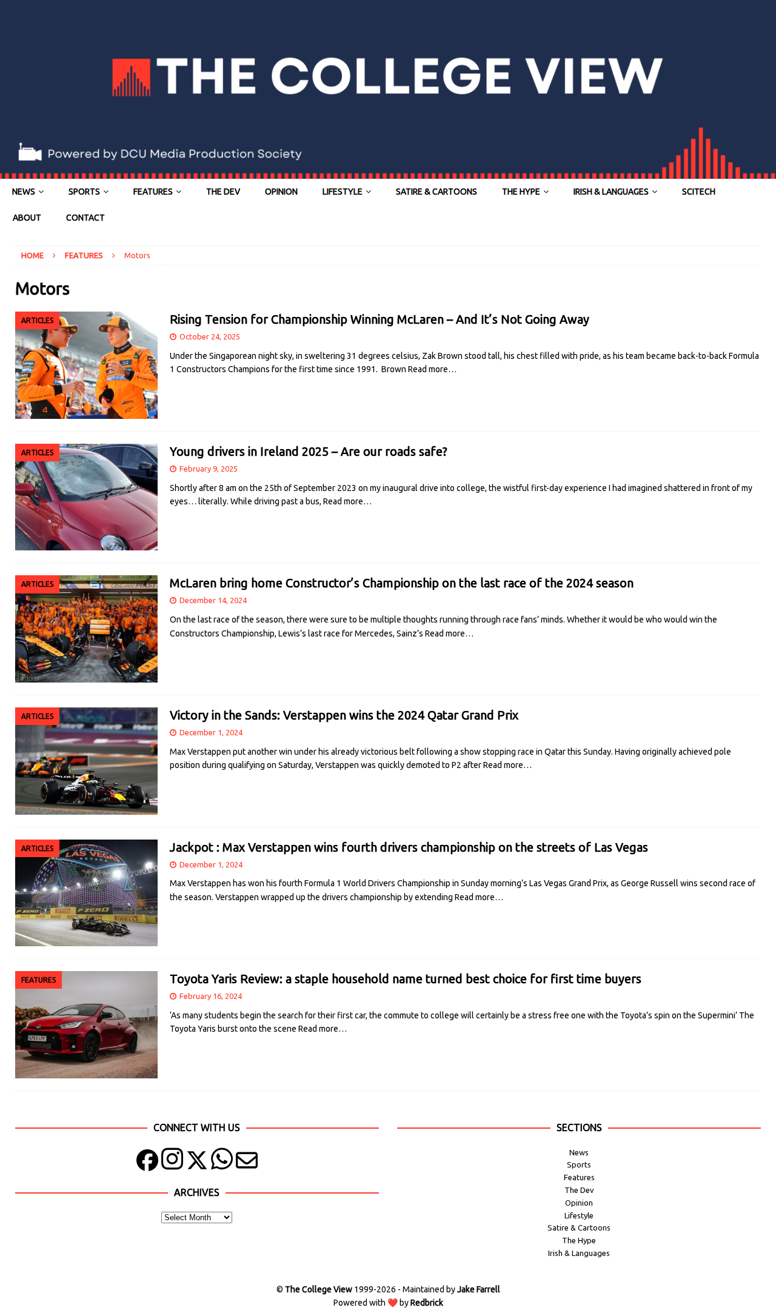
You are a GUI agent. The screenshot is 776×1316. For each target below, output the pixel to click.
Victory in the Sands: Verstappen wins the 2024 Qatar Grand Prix (344, 715)
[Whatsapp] (222, 1163)
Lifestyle (343, 191)
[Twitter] (197, 1163)
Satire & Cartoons (436, 191)
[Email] (247, 1163)
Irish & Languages (611, 191)
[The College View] (388, 172)
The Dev (223, 191)
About (27, 217)
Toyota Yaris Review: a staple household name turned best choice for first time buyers (405, 979)
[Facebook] (147, 1163)
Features (153, 191)
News (23, 191)
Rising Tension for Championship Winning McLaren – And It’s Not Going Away (381, 319)
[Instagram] (172, 1163)
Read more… (432, 369)
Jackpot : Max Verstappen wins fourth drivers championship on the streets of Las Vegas (410, 847)
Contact (85, 217)
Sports (84, 191)
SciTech (698, 191)
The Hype (521, 191)
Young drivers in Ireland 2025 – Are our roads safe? (308, 451)
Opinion (281, 191)
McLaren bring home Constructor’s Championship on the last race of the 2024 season (402, 583)
